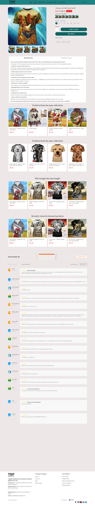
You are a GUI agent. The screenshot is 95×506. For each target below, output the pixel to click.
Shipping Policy (65, 478)
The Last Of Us (62, 2)
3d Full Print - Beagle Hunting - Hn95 (57, 202)
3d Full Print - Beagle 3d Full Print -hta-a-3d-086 (76, 202)
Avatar (35, 2)
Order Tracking (38, 483)
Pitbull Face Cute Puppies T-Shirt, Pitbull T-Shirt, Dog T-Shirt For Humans (77, 164)
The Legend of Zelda (52, 2)
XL (64, 23)
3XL (71, 23)
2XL (67, 23)
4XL (74, 23)
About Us (37, 476)
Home (30, 2)
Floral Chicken (33, 128)
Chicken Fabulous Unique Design (55, 129)
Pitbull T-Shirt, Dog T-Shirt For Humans (37, 164)
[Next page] (45, 49)
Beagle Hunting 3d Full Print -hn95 (37, 202)
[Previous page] (8, 49)
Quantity (57, 26)
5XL (78, 23)
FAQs (36, 480)
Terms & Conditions (66, 483)
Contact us (37, 478)
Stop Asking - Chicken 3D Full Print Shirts (17, 129)
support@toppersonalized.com (18, 495)
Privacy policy (65, 476)
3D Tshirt (64, 13)
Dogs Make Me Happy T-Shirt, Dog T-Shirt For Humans (17, 164)
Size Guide (63, 20)
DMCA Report (64, 500)
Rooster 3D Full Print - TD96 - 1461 (76, 129)
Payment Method (66, 485)
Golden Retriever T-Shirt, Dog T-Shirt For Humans (56, 164)
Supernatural (42, 2)
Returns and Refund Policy (68, 480)
